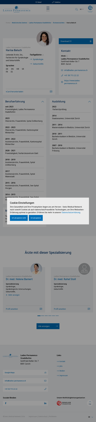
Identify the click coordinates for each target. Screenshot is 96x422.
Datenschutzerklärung (71, 212)
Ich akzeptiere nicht (19, 218)
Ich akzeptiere (36, 218)
